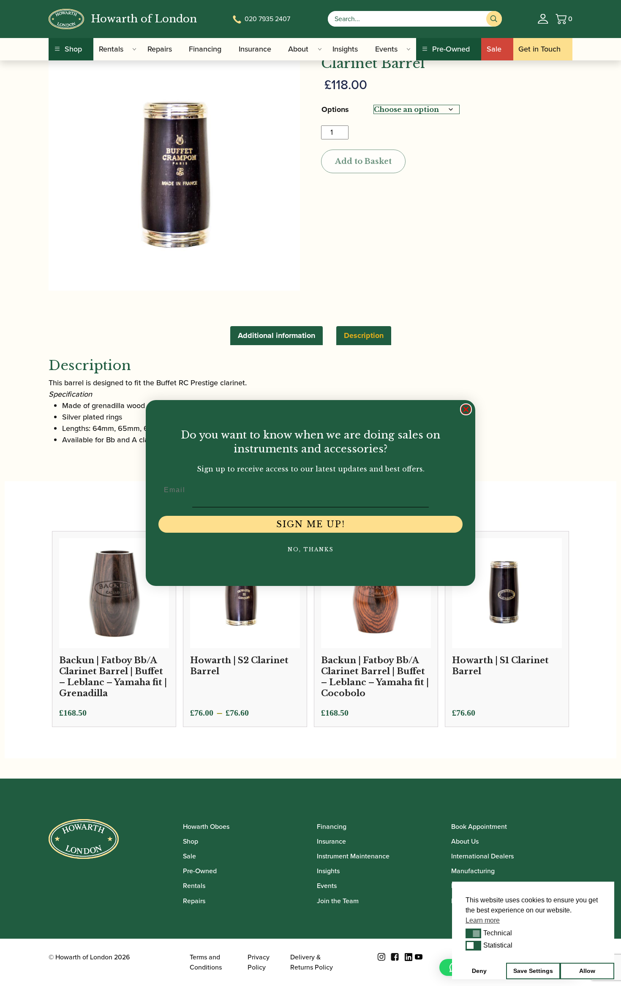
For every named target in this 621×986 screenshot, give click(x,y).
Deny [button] (479, 970)
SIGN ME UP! (310, 524)
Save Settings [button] (533, 970)
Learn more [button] (483, 920)
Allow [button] (587, 970)
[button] (473, 933)
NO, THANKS (311, 549)
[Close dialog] (466, 409)
